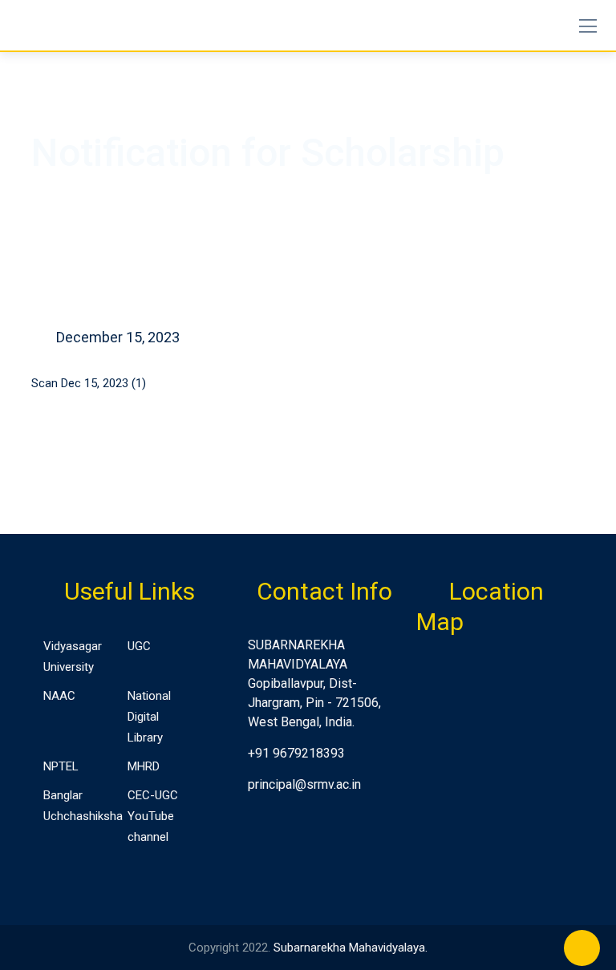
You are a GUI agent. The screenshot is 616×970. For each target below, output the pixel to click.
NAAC (59, 696)
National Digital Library (149, 717)
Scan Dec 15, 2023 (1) (88, 383)
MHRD (144, 766)
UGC (139, 646)
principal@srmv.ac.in (304, 784)
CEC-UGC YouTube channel (153, 816)
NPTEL (61, 766)
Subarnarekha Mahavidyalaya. (351, 947)
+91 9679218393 (296, 753)
